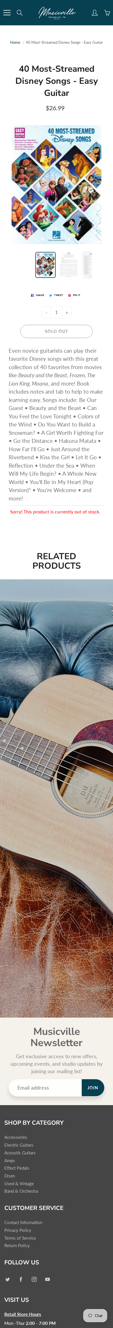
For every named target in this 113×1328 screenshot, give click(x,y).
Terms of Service (20, 1238)
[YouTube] (47, 1279)
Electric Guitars (18, 1145)
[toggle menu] (7, 12)
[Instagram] (34, 1279)
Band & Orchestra (21, 1191)
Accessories (15, 1137)
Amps (9, 1160)
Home (15, 42)
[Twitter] (7, 1279)
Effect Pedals (16, 1168)
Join (93, 1087)
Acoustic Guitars (20, 1152)
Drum (9, 1175)
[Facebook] (21, 1279)
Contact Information (23, 1222)
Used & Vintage (19, 1183)
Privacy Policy (17, 1230)
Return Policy (17, 1245)
